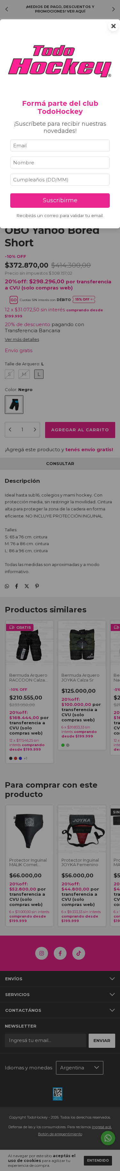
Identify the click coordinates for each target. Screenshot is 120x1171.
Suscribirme (60, 200)
